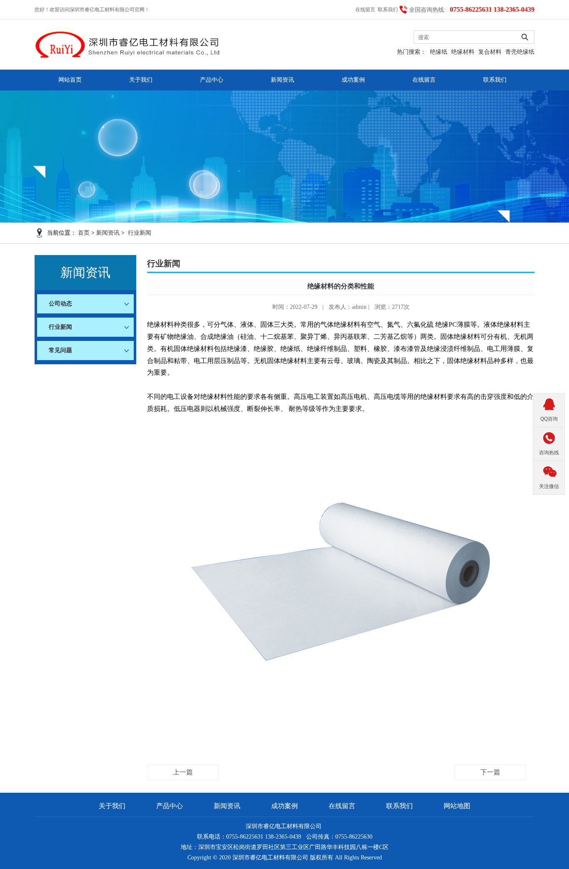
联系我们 (388, 10)
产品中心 (211, 80)
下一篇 (490, 772)
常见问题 (60, 350)
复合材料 (490, 52)
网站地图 (457, 805)
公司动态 (60, 304)
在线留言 (366, 10)
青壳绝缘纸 (519, 52)
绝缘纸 (438, 52)
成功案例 (353, 80)
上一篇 (183, 772)
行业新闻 (139, 233)
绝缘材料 (462, 52)
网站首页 (70, 80)
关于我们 (140, 80)
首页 (84, 233)
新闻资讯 (282, 80)
